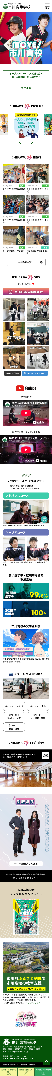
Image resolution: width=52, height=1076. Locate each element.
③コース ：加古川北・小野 (14, 717)
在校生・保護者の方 (8, 1069)
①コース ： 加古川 (14, 706)
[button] (20, 142)
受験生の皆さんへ (26, 1069)
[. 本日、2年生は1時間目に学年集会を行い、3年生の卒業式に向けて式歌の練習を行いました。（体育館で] (14, 333)
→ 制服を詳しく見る (26, 863)
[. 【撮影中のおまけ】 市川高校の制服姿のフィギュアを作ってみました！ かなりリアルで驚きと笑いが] (38, 357)
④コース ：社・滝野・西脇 (38, 717)
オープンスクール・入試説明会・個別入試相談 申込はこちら (26, 75)
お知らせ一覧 (24, 262)
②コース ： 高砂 (38, 706)
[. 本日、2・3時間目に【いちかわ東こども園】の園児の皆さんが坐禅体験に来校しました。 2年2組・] (38, 309)
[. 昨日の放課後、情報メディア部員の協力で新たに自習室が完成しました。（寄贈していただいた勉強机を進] (14, 309)
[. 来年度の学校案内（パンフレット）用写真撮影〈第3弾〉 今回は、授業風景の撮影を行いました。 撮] (38, 333)
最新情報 (6, 1064)
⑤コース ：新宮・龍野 (14, 727)
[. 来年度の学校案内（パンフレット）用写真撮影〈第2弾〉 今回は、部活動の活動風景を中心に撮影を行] (14, 357)
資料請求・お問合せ (43, 1069)
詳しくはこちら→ (33, 1002)
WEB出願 (26, 88)
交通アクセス (15, 1064)
